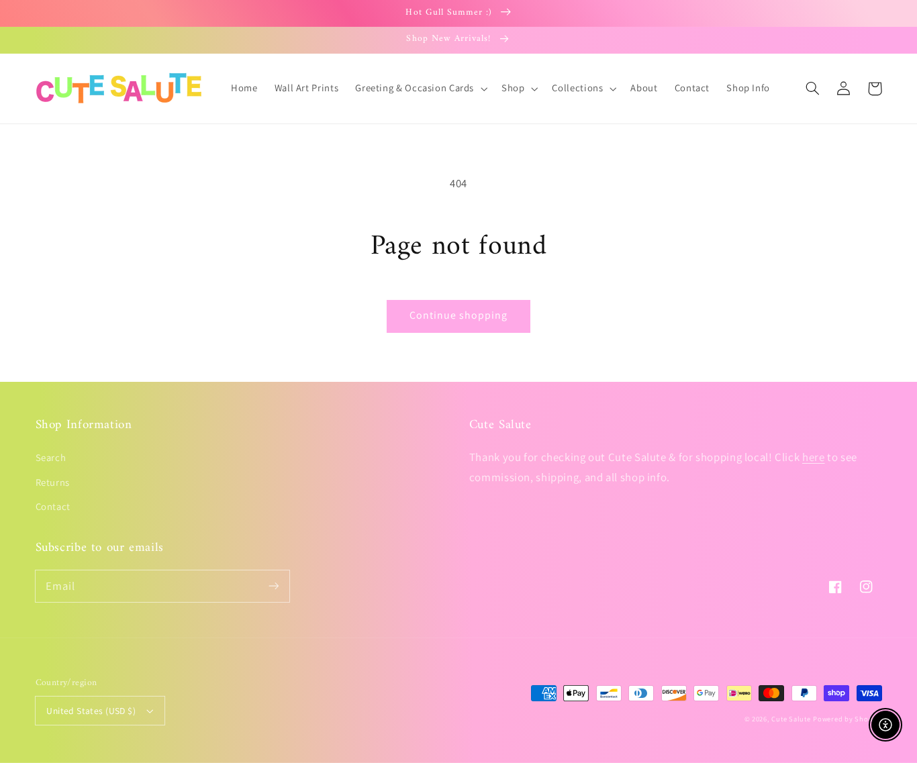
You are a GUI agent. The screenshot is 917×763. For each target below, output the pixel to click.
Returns (53, 482)
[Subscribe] (273, 585)
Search (51, 457)
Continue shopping (458, 315)
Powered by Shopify (847, 718)
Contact (53, 506)
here (813, 457)
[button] (813, 88)
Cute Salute (790, 718)
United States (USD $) (91, 711)
